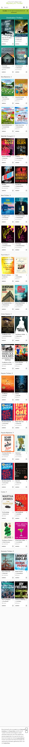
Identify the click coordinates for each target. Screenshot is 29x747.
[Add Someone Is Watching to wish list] (26, 606)
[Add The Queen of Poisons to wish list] (13, 546)
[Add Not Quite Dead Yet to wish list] (13, 428)
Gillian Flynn (19, 482)
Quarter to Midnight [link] (6, 156)
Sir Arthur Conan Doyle (7, 364)
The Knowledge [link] (5, 512)
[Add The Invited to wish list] (13, 72)
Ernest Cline (19, 423)
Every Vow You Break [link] (7, 37)
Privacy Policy (12, 731)
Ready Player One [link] (19, 421)
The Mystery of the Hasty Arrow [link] (7, 334)
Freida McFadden (20, 217)
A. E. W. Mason (19, 364)
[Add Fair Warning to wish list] (26, 191)
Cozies (3, 492)
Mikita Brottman (6, 304)
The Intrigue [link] (5, 243)
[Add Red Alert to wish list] (13, 191)
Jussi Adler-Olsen (20, 158)
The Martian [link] (4, 393)
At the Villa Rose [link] (19, 362)
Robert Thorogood (6, 542)
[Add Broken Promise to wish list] (26, 578)
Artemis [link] (17, 393)
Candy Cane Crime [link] (19, 125)
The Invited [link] (4, 66)
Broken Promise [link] (19, 571)
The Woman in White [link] (20, 334)
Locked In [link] (17, 156)
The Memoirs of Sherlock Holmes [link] (7, 362)
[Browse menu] (26, 7)
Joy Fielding (19, 601)
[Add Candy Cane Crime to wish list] (26, 131)
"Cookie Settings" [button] (20, 738)
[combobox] (11, 7)
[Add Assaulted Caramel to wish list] (26, 103)
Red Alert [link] (4, 184)
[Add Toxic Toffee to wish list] (13, 103)
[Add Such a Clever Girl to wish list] (13, 578)
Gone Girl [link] (17, 481)
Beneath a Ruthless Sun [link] (7, 275)
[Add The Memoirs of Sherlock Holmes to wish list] (13, 369)
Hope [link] (16, 275)
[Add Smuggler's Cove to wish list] (13, 222)
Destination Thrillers (14, 18)
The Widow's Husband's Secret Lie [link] (20, 215)
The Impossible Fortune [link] (7, 453)
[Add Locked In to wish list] (26, 163)
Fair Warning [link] (18, 184)
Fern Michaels (5, 217)
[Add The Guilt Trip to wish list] (26, 44)
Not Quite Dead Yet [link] (6, 421)
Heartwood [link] (18, 453)
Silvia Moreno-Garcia (7, 245)
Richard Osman (6, 454)
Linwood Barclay (20, 573)
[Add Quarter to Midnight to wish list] (13, 163)
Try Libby (5, 11)
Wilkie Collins (19, 336)
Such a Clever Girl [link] (6, 571)
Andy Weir (5, 395)
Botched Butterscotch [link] (7, 125)
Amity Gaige (19, 454)
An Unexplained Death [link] (7, 303)
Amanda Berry (19, 276)
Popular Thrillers (6, 373)
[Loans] (24, 7)
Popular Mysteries (6, 433)
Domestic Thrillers (7, 551)
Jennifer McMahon (6, 67)
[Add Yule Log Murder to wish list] (26, 518)
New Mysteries (6, 77)
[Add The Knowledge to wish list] (13, 518)
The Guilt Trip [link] (18, 37)
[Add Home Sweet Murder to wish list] (26, 309)
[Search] (2, 7)
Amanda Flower (6, 98)
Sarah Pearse (19, 67)
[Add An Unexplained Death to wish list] (13, 309)
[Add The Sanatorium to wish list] (26, 72)
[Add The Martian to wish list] (13, 400)
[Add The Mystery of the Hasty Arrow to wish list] (13, 340)
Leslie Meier (19, 514)
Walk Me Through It (7, 136)
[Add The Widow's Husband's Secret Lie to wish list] (26, 222)
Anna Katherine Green (7, 336)
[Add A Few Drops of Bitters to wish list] (26, 546)
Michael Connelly (20, 186)
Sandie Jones (19, 39)
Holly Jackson (5, 423)
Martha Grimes (6, 514)
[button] (13, 38)
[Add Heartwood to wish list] (26, 459)
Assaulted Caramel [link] (19, 97)
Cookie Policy (6, 743)
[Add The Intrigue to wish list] (13, 250)
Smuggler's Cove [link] (6, 215)
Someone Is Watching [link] (20, 599)
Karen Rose (5, 158)
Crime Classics (5, 314)
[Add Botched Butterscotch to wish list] (13, 131)
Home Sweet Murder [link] (20, 303)
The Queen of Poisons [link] (7, 540)
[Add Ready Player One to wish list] (26, 428)
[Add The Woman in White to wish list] (26, 340)
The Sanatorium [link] (19, 66)
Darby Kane (5, 573)
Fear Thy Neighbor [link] (6, 599)
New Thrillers (5, 195)
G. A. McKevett (19, 542)
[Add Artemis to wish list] (26, 400)
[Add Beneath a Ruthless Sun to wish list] (13, 281)
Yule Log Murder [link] (19, 512)
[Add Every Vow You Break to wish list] (13, 44)
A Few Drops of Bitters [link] (20, 540)
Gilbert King (5, 276)
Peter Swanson (6, 39)
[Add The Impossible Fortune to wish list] (13, 459)
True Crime (4, 255)
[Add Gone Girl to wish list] (26, 487)
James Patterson (6, 186)
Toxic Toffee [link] (4, 97)
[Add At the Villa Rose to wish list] (26, 369)
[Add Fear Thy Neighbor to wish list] (13, 606)
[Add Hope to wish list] (26, 281)
